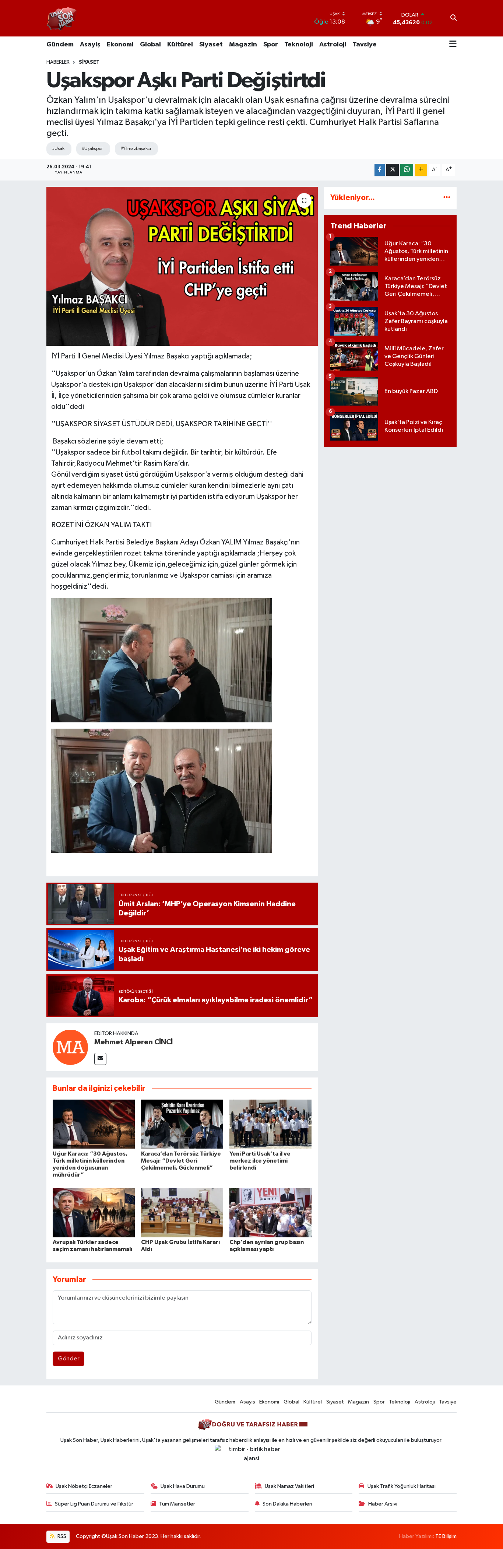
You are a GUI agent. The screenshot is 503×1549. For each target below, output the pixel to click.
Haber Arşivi (382, 1504)
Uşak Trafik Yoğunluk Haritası (401, 1486)
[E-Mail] (100, 1059)
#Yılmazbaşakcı (135, 148)
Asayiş (90, 44)
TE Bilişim (446, 1536)
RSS (61, 1536)
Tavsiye (365, 44)
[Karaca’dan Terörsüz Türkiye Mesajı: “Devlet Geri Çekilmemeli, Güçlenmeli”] (182, 1124)
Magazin (243, 44)
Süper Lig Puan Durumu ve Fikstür (94, 1504)
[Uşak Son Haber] (62, 18)
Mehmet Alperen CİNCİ (133, 1042)
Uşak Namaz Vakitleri (289, 1486)
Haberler (58, 62)
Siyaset (211, 44)
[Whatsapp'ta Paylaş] (406, 170)
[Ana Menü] (453, 44)
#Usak (58, 148)
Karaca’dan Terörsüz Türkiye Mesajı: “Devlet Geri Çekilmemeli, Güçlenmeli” (181, 1161)
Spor (270, 44)
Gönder (69, 1359)
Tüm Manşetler (177, 1504)
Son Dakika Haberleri (287, 1504)
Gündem (60, 44)
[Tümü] (446, 197)
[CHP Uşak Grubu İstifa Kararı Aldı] (182, 1212)
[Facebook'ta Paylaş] (379, 170)
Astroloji (333, 44)
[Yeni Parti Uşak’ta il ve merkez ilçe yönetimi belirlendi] (270, 1124)
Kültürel (180, 44)
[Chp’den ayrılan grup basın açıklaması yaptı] (270, 1212)
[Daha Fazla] (421, 170)
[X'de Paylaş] (392, 170)
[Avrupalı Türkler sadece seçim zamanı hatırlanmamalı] (94, 1212)
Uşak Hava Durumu (183, 1486)
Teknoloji (298, 44)
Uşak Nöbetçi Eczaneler (84, 1486)
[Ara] (453, 18)
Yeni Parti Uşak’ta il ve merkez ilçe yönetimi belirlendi (260, 1161)
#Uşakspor (92, 148)
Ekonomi (120, 44)
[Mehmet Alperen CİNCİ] (70, 1047)
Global (150, 44)
